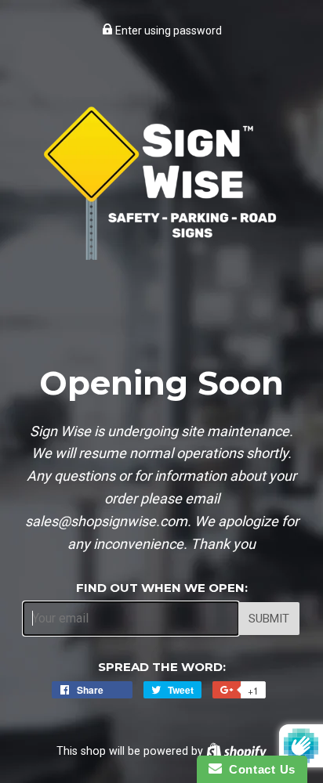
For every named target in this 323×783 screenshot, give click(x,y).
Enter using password (167, 30)
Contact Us (259, 769)
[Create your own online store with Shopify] (236, 751)
